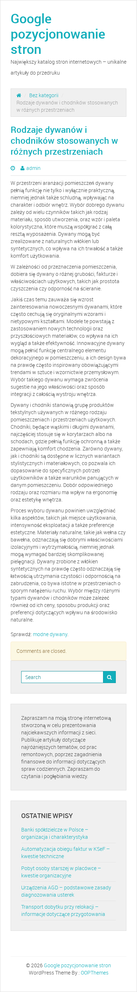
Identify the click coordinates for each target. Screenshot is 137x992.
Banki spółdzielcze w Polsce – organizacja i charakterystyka (54, 833)
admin (33, 167)
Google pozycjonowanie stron (58, 33)
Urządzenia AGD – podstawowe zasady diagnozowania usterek (66, 891)
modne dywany (50, 634)
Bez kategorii (43, 95)
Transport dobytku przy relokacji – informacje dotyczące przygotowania (63, 910)
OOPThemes (95, 972)
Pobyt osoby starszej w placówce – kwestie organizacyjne (61, 872)
